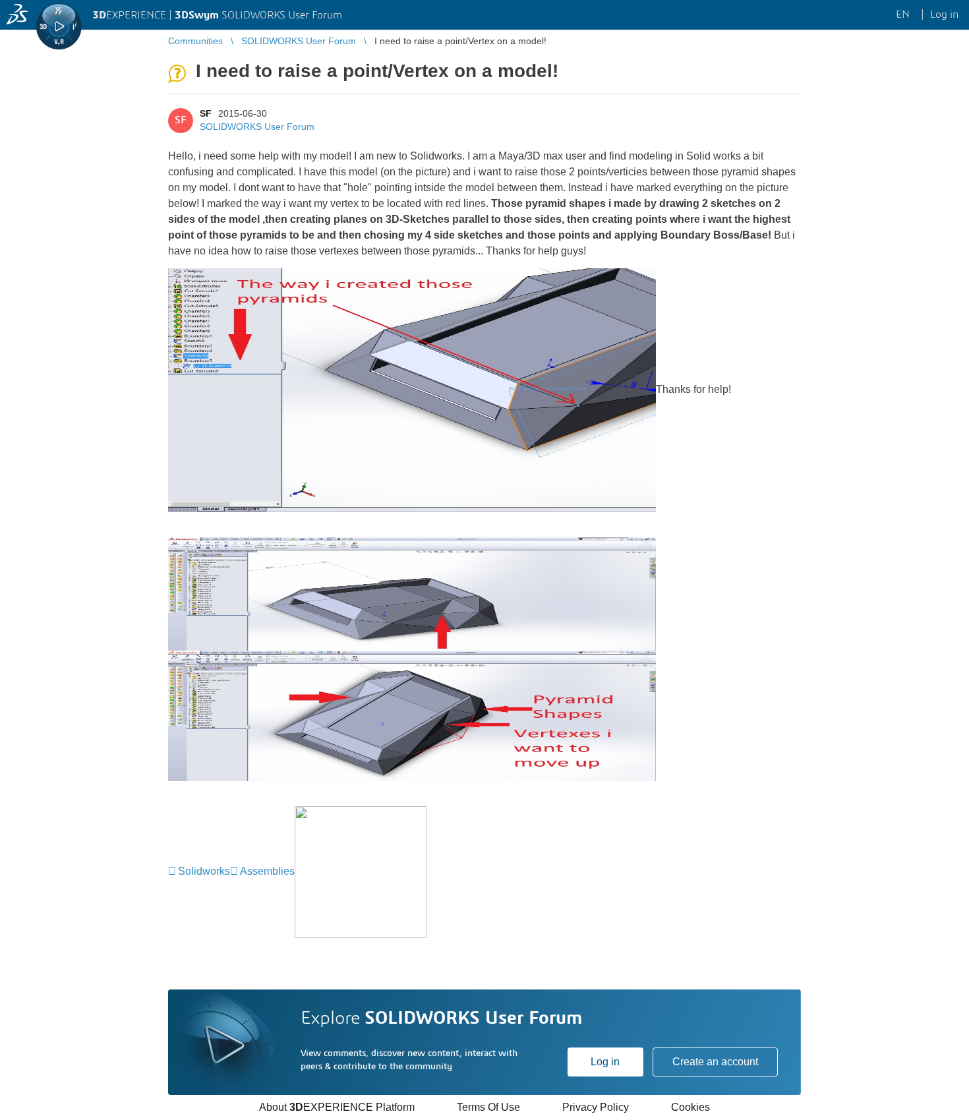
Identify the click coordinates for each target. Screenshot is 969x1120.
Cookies (690, 1107)
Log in (605, 1061)
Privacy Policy (595, 1107)
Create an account (715, 1061)
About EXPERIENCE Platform (337, 1107)
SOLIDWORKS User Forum (257, 126)
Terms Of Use (488, 1107)
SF (206, 113)
